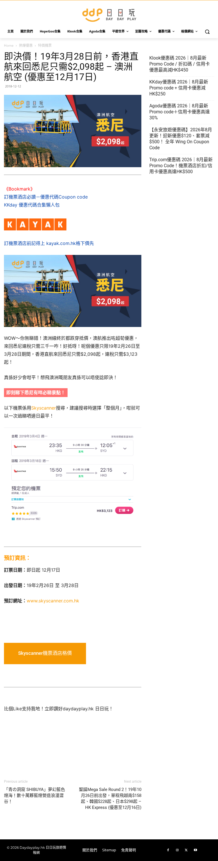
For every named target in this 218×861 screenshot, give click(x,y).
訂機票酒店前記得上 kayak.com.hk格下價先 (49, 243)
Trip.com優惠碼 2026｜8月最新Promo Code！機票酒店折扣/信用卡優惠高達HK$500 (181, 165)
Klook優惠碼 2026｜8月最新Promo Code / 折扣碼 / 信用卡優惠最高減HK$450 (179, 64)
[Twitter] (186, 850)
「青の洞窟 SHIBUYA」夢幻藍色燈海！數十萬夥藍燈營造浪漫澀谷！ (34, 795)
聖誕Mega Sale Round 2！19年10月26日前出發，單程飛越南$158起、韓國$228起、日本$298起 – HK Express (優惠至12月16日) (110, 798)
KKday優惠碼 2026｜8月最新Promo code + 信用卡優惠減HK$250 (178, 88)
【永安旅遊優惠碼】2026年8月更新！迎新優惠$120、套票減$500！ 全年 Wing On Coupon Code (180, 138)
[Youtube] (195, 850)
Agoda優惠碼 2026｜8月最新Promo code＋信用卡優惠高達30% (179, 111)
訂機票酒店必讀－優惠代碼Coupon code (46, 197)
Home (9, 45)
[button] (207, 31)
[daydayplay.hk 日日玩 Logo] (109, 14)
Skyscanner (43, 408)
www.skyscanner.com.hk (53, 601)
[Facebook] (168, 850)
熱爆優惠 (26, 45)
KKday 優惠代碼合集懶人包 (32, 205)
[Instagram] (177, 850)
